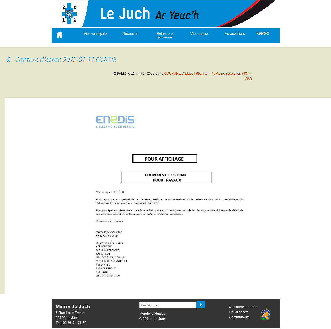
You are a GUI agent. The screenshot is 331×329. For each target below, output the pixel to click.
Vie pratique (199, 33)
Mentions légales (152, 313)
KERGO (263, 33)
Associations (235, 33)
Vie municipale (95, 33)
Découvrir (130, 33)
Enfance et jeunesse (165, 35)
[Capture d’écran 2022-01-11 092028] (170, 282)
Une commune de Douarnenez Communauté (242, 312)
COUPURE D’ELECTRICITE (185, 73)
